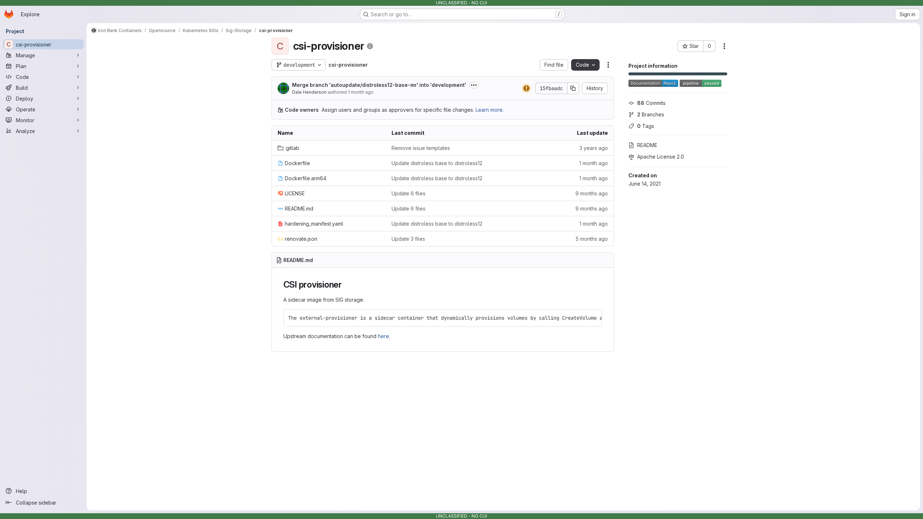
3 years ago (593, 148)
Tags (645, 126)
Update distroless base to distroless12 (437, 163)
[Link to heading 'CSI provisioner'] (346, 284)
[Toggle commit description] (473, 85)
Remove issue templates (421, 148)
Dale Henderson (309, 92)
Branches (650, 114)
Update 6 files (408, 193)
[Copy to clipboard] (593, 318)
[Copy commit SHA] (573, 88)
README (647, 145)
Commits (651, 103)
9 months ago (591, 193)
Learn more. (490, 110)
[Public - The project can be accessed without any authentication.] (370, 46)
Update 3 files (408, 239)
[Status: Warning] (526, 88)
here (383, 336)
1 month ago (361, 92)
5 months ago (591, 239)
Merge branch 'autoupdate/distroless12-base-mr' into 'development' (379, 85)
